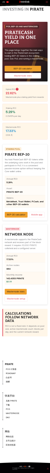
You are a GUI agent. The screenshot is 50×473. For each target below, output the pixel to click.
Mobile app (36, 214)
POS (8, 409)
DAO (8, 417)
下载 (8, 405)
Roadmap (11, 373)
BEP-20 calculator (23, 68)
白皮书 (9, 377)
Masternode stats (23, 75)
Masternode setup (16, 298)
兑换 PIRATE (11, 401)
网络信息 (10, 436)
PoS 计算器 (11, 369)
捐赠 (8, 382)
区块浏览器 (11, 445)
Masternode (12, 413)
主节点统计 (11, 441)
